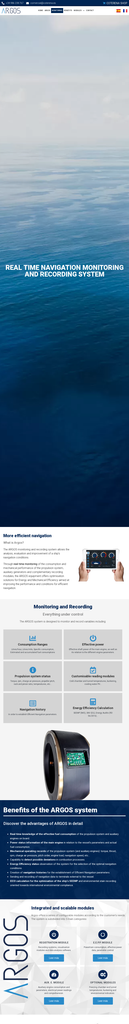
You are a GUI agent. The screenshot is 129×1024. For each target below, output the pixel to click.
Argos (47, 10)
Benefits (68, 10)
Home (40, 10)
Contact (90, 10)
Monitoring (57, 10)
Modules (78, 10)
